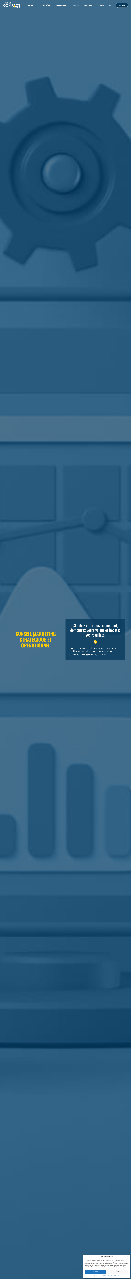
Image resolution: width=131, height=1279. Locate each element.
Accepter (95, 1272)
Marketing (88, 5)
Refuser (118, 1272)
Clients (101, 5)
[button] (127, 1257)
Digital (74, 5)
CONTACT (122, 5)
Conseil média (45, 5)
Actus (111, 5)
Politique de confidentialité (99, 1275)
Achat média (61, 5)
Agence (30, 5)
